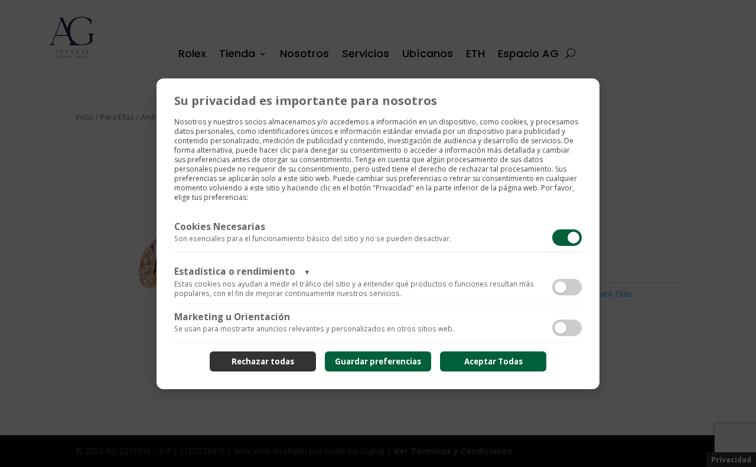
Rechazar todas (263, 361)
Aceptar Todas (493, 361)
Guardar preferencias (378, 361)
